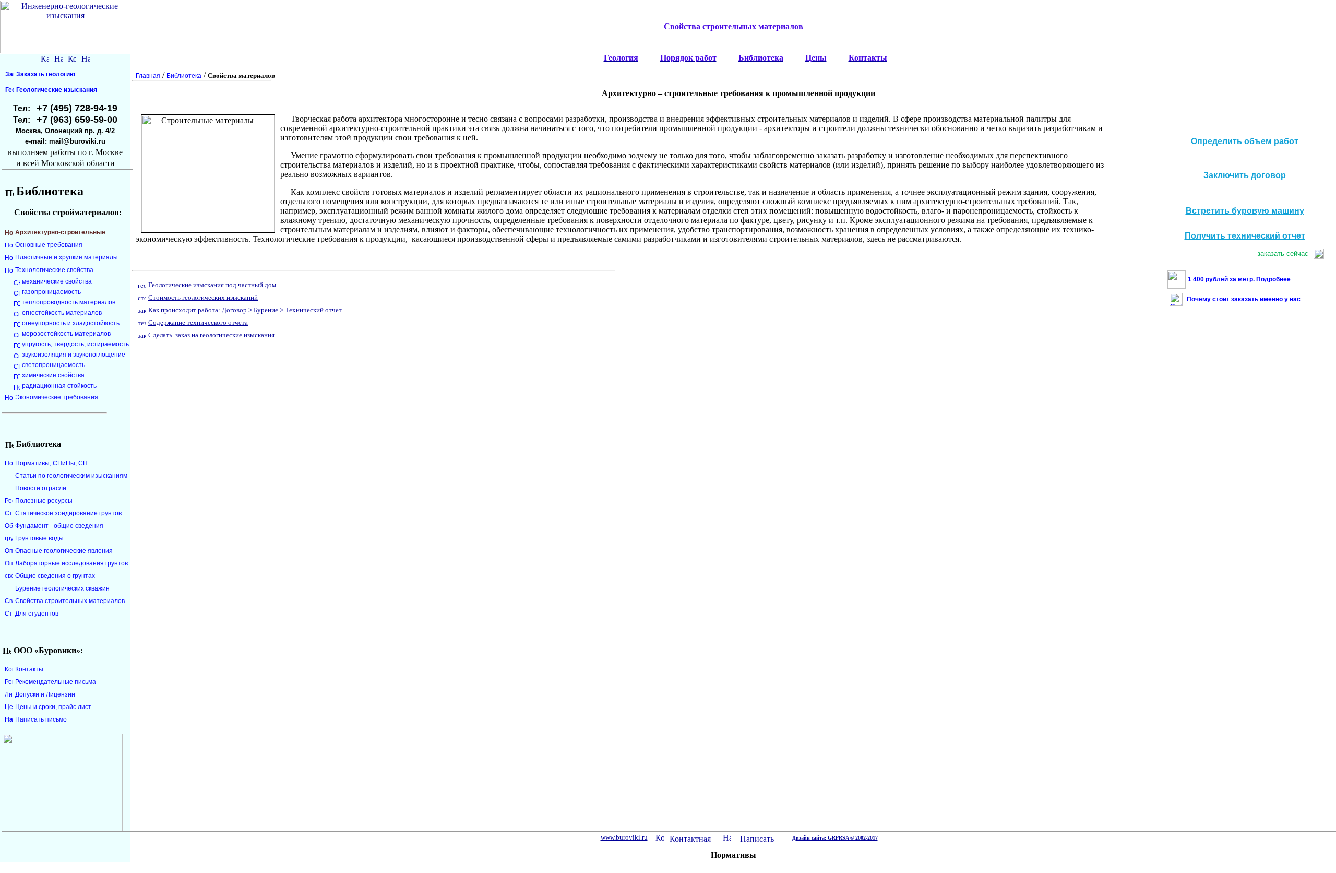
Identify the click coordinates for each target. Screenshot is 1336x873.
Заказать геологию (45, 74)
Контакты (29, 669)
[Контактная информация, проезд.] (72, 57)
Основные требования (48, 245)
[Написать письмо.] (727, 836)
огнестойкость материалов (62, 312)
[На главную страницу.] (58, 57)
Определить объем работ (1244, 141)
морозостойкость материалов (66, 333)
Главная (148, 75)
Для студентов (36, 613)
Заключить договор (1244, 175)
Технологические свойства (54, 270)
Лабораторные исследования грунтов (71, 563)
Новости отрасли (40, 488)
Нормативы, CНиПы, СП (51, 463)
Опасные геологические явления (64, 551)
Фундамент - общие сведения (59, 525)
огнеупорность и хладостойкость (71, 323)
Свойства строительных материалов (70, 601)
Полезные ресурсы (44, 500)
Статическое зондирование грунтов (68, 513)
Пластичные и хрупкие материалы (66, 257)
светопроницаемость (53, 365)
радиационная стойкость (59, 386)
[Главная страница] (595, 837)
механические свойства (57, 281)
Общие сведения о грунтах (55, 576)
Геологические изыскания (56, 89)
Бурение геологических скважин (62, 588)
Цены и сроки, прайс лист (53, 707)
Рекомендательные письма (55, 682)
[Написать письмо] (85, 57)
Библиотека (183, 75)
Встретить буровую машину (1245, 210)
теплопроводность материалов (68, 302)
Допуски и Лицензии (45, 694)
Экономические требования (56, 397)
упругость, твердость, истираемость (75, 344)
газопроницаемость (51, 292)
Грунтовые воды (39, 538)
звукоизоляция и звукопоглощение (73, 354)
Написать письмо (41, 719)
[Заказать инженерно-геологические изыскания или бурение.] (142, 334)
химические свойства (53, 375)
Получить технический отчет (1245, 235)
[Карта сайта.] (45, 57)
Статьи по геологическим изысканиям (71, 475)
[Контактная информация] (659, 836)
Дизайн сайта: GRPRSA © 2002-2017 (835, 838)
